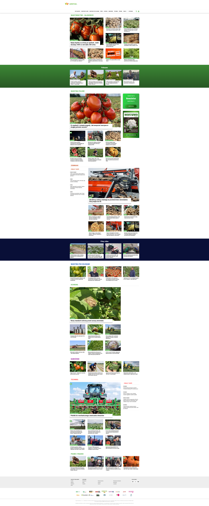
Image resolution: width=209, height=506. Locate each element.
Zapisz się (131, 106)
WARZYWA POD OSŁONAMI (80, 264)
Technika (116, 11)
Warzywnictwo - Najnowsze (82, 15)
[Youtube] (138, 482)
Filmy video (104, 241)
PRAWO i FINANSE (77, 454)
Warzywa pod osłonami (94, 11)
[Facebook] (133, 482)
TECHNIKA (74, 379)
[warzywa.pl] (70, 4)
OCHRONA (74, 285)
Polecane (104, 68)
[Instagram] (135, 482)
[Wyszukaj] (136, 11)
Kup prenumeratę (131, 135)
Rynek (101, 11)
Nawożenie (111, 11)
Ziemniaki (74, 165)
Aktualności (77, 11)
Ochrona (105, 11)
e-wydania (131, 11)
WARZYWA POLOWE (78, 91)
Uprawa (120, 11)
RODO (72, 485)
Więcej (124, 11)
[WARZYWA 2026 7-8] (131, 122)
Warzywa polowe (84, 11)
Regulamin (72, 483)
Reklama (72, 482)
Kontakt (72, 480)
